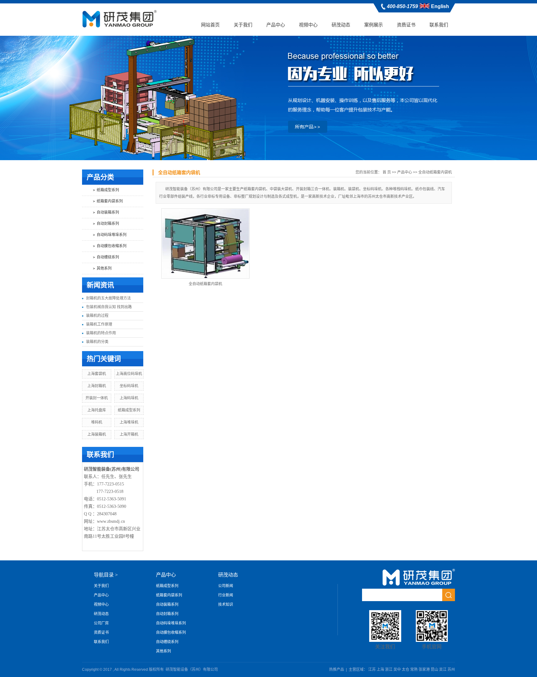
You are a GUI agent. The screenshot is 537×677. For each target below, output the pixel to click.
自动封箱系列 (108, 223)
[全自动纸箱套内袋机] (205, 243)
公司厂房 (101, 623)
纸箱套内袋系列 (110, 201)
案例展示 (373, 24)
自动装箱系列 (108, 212)
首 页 (387, 172)
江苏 (372, 669)
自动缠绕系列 (108, 257)
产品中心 (275, 24)
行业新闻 (225, 595)
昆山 (434, 669)
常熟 (414, 669)
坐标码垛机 (129, 386)
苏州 (451, 669)
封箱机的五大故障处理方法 (108, 298)
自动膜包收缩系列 (111, 246)
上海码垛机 (129, 398)
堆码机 (96, 422)
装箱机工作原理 (99, 324)
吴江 (443, 669)
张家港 (424, 669)
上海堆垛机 (129, 422)
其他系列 (104, 268)
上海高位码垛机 (129, 374)
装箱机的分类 (97, 342)
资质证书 (406, 24)
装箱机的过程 (97, 315)
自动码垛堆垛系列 (111, 235)
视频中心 (308, 24)
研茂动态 (341, 24)
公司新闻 (225, 586)
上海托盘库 (96, 410)
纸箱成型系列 (108, 190)
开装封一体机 (96, 398)
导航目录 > (106, 574)
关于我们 (243, 24)
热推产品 (336, 669)
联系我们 (438, 24)
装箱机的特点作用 (101, 333)
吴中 (397, 669)
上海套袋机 (96, 374)
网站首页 (210, 24)
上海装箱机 (96, 434)
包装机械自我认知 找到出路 (109, 307)
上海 (380, 669)
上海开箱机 (129, 434)
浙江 (388, 669)
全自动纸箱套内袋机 (435, 172)
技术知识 (225, 604)
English (440, 6)
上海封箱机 (96, 386)
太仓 (405, 669)
